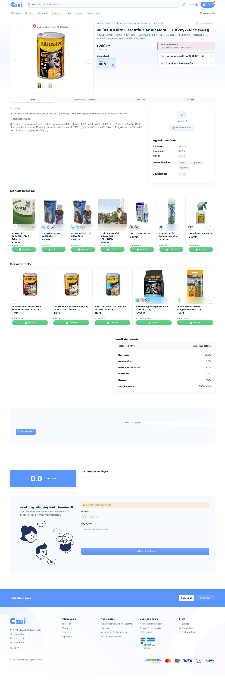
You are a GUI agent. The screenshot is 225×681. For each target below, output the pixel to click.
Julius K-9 (158, 23)
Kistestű (183, 163)
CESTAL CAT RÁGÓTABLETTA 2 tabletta (20, 236)
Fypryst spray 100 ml (140, 233)
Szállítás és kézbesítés (111, 636)
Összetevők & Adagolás (85, 99)
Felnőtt (182, 174)
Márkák (44, 13)
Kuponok (105, 628)
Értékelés (85, 511)
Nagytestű (184, 168)
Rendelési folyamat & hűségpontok (117, 624)
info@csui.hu (18, 634)
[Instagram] (15, 648)
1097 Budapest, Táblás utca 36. (26, 630)
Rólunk (65, 628)
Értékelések (190, 99)
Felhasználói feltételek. (150, 628)
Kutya (110, 23)
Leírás (32, 99)
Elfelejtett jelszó (189, 632)
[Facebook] (11, 648)
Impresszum (67, 636)
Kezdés (64, 27)
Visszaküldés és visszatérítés (114, 632)
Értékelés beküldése (145, 551)
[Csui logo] (16, 4)
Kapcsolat (186, 597)
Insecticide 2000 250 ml (200, 233)
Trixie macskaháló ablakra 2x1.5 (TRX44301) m (110, 236)
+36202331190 (18, 638)
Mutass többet (25, 431)
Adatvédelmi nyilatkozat (151, 624)
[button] (186, 56)
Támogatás (204, 597)
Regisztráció (187, 628)
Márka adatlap (183, 127)
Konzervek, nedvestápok (138, 23)
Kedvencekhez (206, 23)
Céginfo (65, 632)
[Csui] (18, 620)
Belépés (185, 624)
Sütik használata (147, 632)
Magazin (59, 13)
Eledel (119, 23)
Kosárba (26, 249)
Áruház (100, 23)
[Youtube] (18, 648)
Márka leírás (140, 99)
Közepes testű (196, 163)
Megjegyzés (86, 523)
